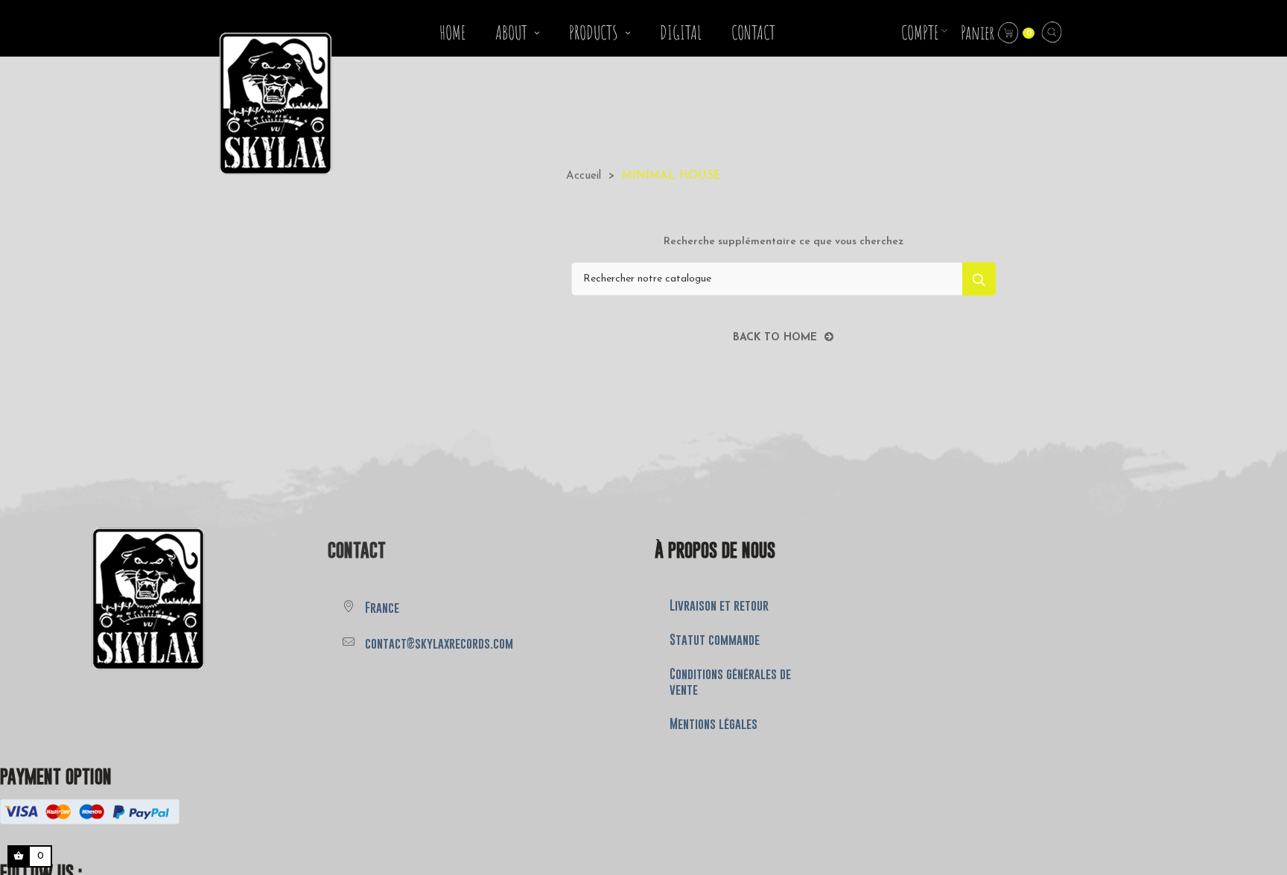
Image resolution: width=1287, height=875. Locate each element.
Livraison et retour (719, 605)
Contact (357, 550)
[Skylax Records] (102, 597)
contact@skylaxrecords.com (439, 643)
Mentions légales (713, 723)
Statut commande (715, 639)
